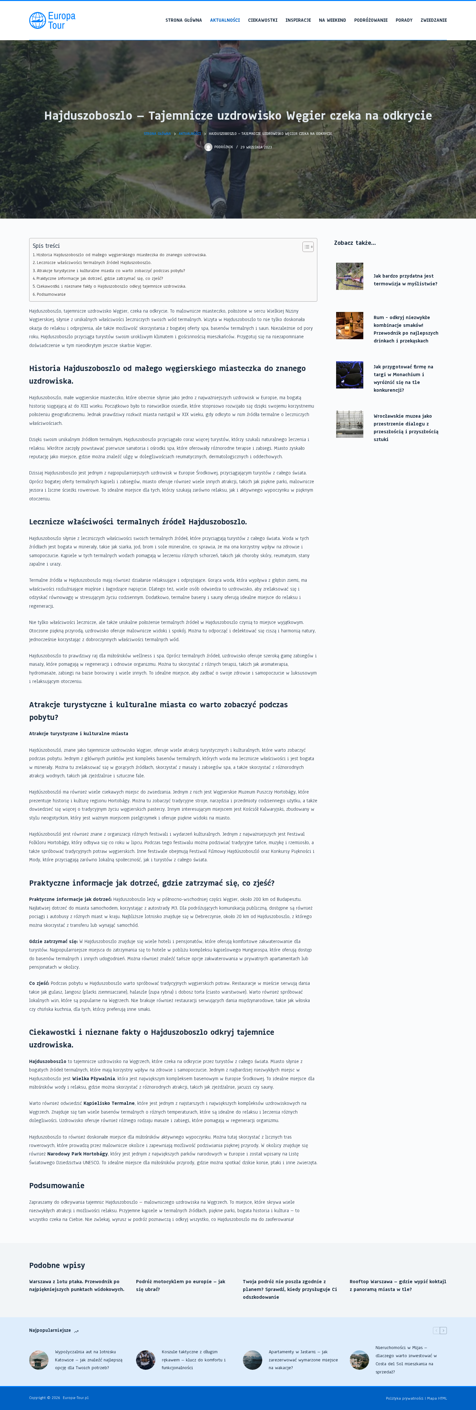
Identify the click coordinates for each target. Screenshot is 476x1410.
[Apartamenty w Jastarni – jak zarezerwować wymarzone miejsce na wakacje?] (252, 1360)
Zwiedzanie (434, 20)
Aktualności (225, 20)
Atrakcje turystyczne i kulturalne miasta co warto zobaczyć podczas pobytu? (111, 271)
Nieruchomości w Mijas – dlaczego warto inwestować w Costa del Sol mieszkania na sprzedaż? (406, 1359)
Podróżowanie (371, 20)
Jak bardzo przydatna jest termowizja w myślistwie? (405, 280)
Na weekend (332, 20)
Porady (404, 20)
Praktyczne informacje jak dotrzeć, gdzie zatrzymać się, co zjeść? (100, 278)
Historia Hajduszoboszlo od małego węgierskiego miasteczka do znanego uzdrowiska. (122, 255)
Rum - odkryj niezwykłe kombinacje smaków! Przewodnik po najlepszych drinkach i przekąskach (406, 329)
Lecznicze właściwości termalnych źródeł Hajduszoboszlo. (94, 262)
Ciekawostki (263, 20)
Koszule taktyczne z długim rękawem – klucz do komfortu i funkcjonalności (194, 1360)
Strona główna (183, 20)
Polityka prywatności (405, 1398)
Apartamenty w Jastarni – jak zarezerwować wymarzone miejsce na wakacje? (303, 1360)
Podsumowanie (51, 294)
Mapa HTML (437, 1398)
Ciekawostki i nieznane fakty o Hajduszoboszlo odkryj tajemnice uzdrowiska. (111, 286)
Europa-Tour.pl (76, 1397)
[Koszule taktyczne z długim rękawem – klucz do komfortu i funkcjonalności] (145, 1360)
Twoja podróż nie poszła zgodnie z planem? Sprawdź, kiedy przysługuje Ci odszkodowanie (290, 1289)
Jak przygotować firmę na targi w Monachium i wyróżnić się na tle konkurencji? (403, 378)
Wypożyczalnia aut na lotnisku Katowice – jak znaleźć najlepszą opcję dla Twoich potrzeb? (88, 1360)
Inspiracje (298, 20)
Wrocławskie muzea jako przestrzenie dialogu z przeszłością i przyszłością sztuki (406, 428)
